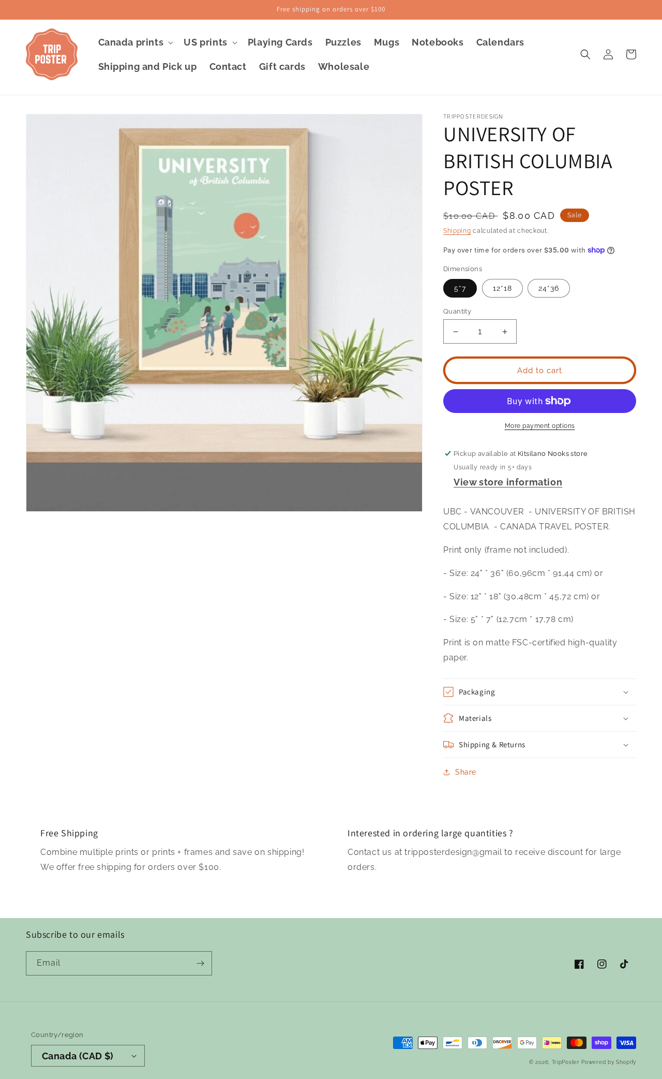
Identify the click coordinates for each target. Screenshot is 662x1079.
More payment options (540, 426)
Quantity (457, 311)
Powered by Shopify (608, 1062)
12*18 (502, 288)
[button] (135, 42)
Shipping (457, 230)
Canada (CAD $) (78, 1056)
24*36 (548, 288)
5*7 (460, 288)
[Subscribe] (200, 963)
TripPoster (566, 1062)
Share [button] (465, 772)
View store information (508, 482)
